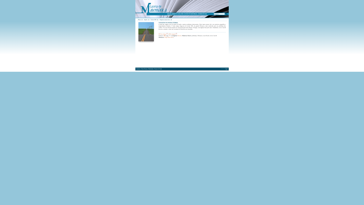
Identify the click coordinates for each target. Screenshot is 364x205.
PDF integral (172, 34)
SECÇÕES (181, 14)
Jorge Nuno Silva (168, 37)
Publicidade (150, 69)
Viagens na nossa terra (165, 19)
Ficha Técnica (144, 69)
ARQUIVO (174, 14)
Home (139, 19)
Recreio (179, 35)
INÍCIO (169, 14)
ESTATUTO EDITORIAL (190, 14)
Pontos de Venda (158, 69)
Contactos (138, 69)
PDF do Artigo (162, 34)
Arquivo (146, 19)
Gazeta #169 (154, 19)
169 (165, 35)
